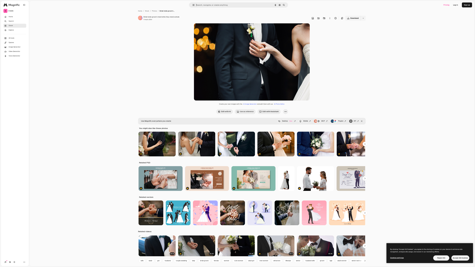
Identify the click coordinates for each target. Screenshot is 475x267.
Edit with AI (226, 111)
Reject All (441, 258)
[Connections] (5, 262)
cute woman (238, 261)
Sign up (467, 5)
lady (193, 261)
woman (226, 261)
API (355, 121)
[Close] (362, 121)
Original (209, 28)
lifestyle (288, 261)
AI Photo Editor (279, 104)
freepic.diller (147, 20)
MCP (323, 121)
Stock (147, 11)
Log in (455, 5)
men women (264, 261)
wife (142, 261)
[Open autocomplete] (192, 5)
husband (168, 261)
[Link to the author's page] (140, 18)
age (331, 261)
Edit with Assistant (270, 111)
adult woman (341, 261)
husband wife (310, 261)
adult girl (251, 261)
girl (158, 261)
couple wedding (181, 261)
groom (322, 261)
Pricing (446, 5)
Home (140, 11)
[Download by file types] (363, 18)
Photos (154, 11)
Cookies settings (397, 258)
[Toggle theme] (14, 262)
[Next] (365, 144)
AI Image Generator (250, 104)
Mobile (305, 121)
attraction (276, 261)
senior (298, 261)
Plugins (340, 121)
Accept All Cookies (460, 258)
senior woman (357, 261)
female (216, 261)
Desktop (287, 121)
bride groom (204, 261)
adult (150, 261)
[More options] (329, 18)
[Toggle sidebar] (24, 5)
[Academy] (10, 262)
